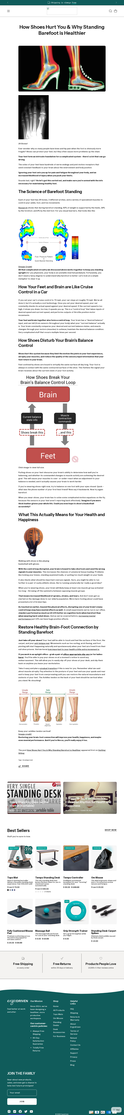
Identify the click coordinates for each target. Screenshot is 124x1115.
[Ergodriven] (62, 11)
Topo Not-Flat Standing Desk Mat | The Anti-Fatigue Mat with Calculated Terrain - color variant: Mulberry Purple (14, 890)
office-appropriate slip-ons (76, 654)
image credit (25, 734)
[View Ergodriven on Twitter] (26, 1111)
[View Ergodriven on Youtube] (31, 1111)
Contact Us (75, 1045)
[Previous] (8, 2)
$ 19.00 (94, 941)
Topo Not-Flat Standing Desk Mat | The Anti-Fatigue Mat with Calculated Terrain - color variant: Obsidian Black (8, 890)
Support (74, 1053)
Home (55, 1006)
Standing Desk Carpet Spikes (103, 932)
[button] (110, 11)
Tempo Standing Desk (47, 878)
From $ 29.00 (97, 887)
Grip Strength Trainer (75, 931)
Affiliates (74, 1049)
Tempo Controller (73, 878)
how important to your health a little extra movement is (73, 649)
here (20, 657)
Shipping (74, 1013)
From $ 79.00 (13, 887)
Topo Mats (58, 1014)
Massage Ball (42, 931)
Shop (55, 1001)
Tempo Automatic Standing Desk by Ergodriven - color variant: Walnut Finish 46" (36, 891)
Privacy (73, 1057)
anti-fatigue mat (42, 643)
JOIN (21, 1101)
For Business (59, 1036)
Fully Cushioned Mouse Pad (20, 932)
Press (73, 1061)
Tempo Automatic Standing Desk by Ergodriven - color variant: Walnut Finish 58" (38, 891)
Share (25, 766)
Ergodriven (65, 1114)
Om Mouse (97, 878)
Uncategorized (28, 760)
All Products (59, 1010)
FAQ (72, 1009)
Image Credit (25, 267)
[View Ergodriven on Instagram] (9, 1111)
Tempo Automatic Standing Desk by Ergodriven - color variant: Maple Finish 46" (40, 891)
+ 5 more (47, 891)
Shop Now (111, 830)
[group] (62, 2)
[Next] (116, 2)
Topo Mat (12, 878)
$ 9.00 (66, 939)
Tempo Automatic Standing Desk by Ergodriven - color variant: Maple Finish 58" (42, 891)
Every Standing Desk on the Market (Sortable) (29, 803)
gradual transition (48, 668)
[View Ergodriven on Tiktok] (14, 1111)
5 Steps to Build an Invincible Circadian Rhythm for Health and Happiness (88, 802)
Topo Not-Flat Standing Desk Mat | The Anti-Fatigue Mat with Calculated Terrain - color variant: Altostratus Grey (10, 890)
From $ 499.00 (42, 889)
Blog (72, 1065)
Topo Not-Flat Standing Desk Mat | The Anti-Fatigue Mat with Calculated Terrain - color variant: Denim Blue (12, 890)
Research (22, 208)
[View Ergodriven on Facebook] (20, 1111)
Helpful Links (74, 1002)
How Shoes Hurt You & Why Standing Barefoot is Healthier (54, 750)
